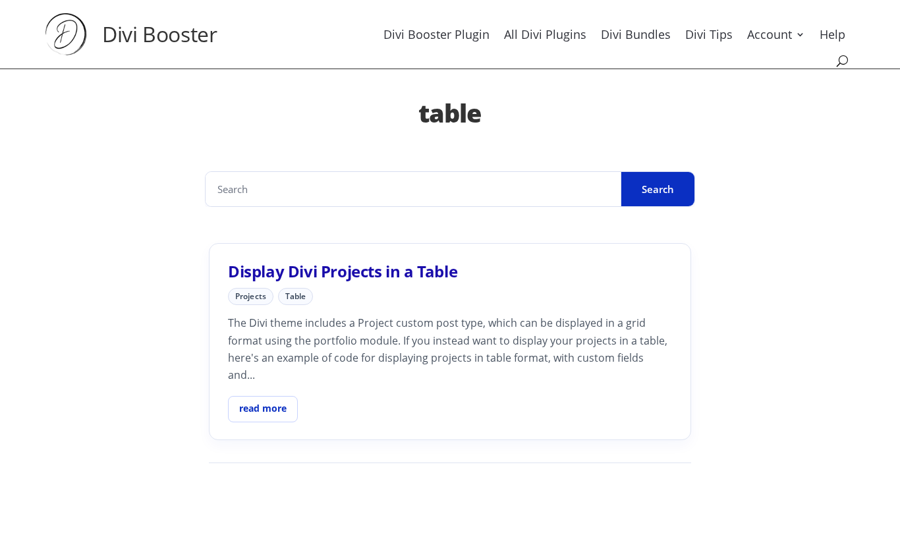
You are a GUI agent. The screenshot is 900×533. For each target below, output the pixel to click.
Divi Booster (159, 34)
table (295, 296)
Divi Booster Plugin (436, 34)
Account (769, 34)
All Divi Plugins (545, 34)
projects (250, 296)
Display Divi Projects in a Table (342, 271)
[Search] (842, 61)
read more (263, 408)
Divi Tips (709, 34)
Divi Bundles (636, 34)
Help (832, 34)
